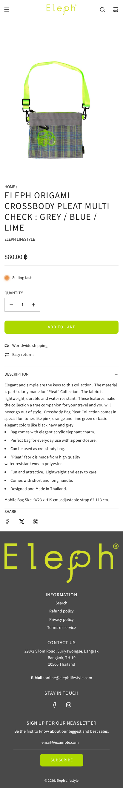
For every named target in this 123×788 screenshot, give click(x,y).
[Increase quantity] (33, 304)
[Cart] (115, 9)
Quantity (13, 293)
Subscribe (61, 760)
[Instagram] (68, 704)
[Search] (102, 9)
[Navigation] (6, 9)
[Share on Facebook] (7, 522)
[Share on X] (21, 522)
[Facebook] (54, 704)
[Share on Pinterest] (35, 522)
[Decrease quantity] (11, 304)
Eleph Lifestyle (19, 240)
